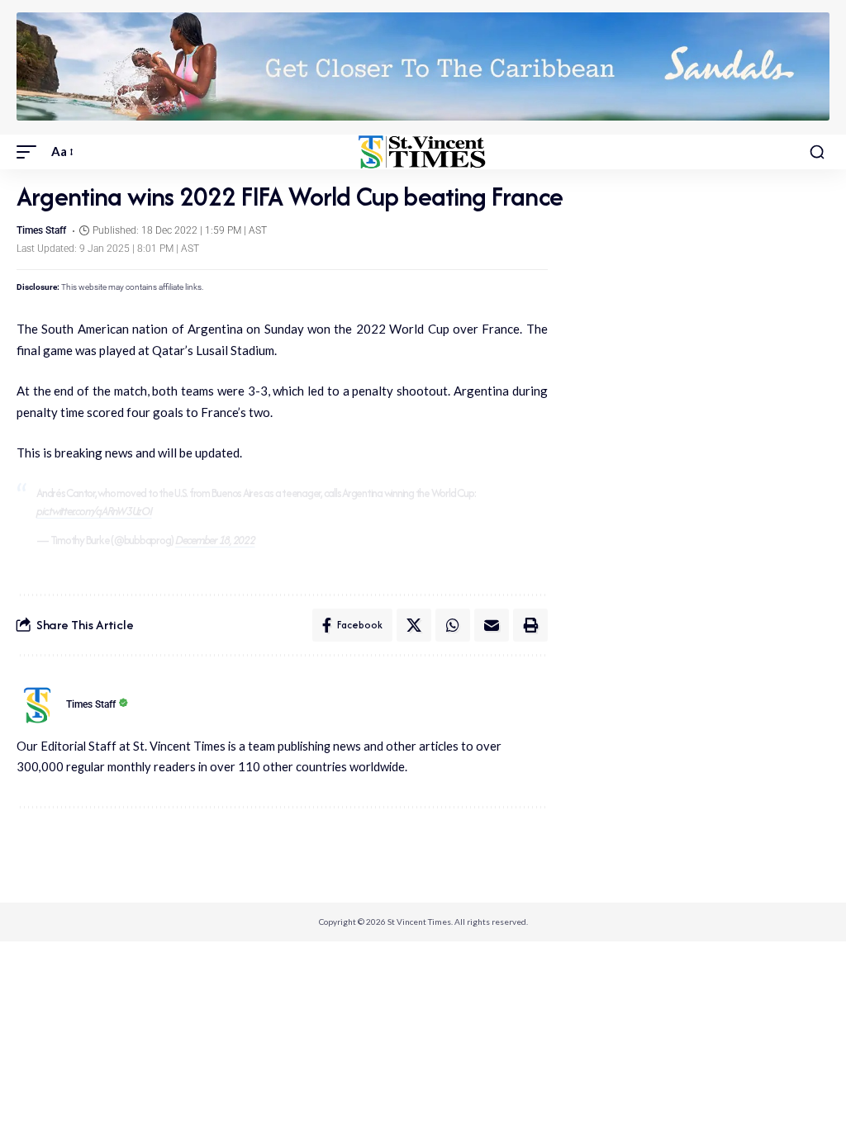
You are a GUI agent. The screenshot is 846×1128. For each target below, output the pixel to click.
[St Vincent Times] (422, 152)
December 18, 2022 (215, 540)
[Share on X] (414, 625)
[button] (31, 152)
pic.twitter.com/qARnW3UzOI (94, 511)
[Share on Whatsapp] (452, 625)
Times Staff (41, 230)
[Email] (491, 625)
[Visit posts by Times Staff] (37, 705)
